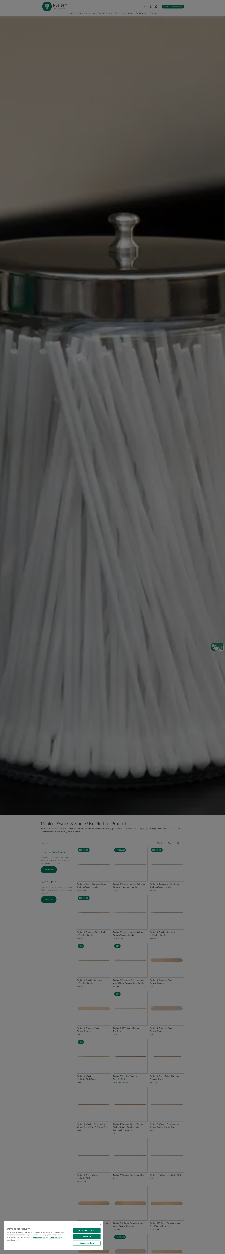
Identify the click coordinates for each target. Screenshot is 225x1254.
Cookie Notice (39, 1237)
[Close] (100, 1224)
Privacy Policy (55, 1237)
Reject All (87, 1236)
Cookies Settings (87, 1243)
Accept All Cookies (86, 1230)
